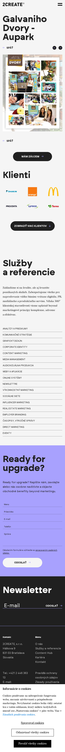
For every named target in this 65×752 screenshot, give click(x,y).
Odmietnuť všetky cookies (32, 732)
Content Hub (44, 653)
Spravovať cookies (32, 723)
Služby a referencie (48, 648)
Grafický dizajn (12, 341)
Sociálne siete (11, 396)
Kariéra (40, 657)
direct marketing (13, 427)
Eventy (7, 433)
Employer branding (14, 415)
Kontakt (40, 662)
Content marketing (15, 353)
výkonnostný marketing (18, 390)
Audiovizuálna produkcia (18, 365)
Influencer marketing (16, 402)
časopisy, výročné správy (19, 421)
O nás (39, 644)
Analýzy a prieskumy (15, 329)
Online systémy (12, 378)
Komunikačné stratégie (17, 335)
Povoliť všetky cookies (32, 743)
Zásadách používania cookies (19, 714)
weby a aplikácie (12, 372)
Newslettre (10, 384)
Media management (14, 359)
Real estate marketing (17, 408)
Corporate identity (15, 347)
